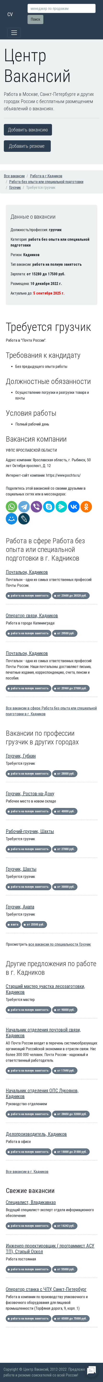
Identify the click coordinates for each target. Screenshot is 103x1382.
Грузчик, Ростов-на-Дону (30, 793)
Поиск (35, 19)
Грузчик (15, 187)
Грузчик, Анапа (20, 907)
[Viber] (36, 506)
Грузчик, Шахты (21, 869)
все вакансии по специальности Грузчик (60, 944)
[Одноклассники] (86, 506)
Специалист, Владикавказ (31, 1202)
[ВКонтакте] (74, 506)
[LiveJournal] (24, 518)
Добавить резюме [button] (27, 146)
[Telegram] (24, 506)
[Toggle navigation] (14, 32)
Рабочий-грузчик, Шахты (30, 831)
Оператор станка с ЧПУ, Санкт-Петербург (46, 1289)
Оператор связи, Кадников (32, 615)
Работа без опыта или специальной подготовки (46, 181)
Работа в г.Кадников (46, 176)
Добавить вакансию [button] (28, 130)
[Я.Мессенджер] (61, 506)
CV (10, 14)
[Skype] (49, 506)
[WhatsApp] (11, 506)
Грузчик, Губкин (21, 756)
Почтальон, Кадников (27, 572)
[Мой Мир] (11, 518)
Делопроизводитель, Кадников (36, 1134)
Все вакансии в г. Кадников (27, 1171)
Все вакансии (14, 176)
